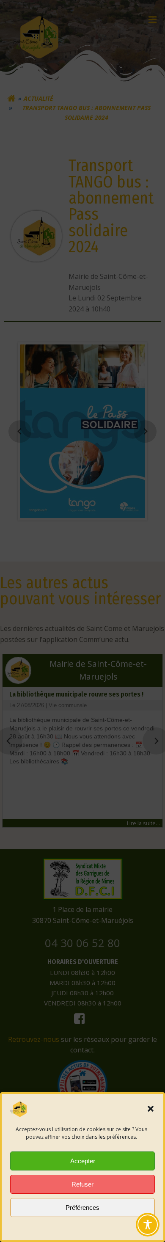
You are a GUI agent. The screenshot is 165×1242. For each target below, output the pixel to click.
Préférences (82, 1207)
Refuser (83, 1184)
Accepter (82, 1161)
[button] (150, 1108)
